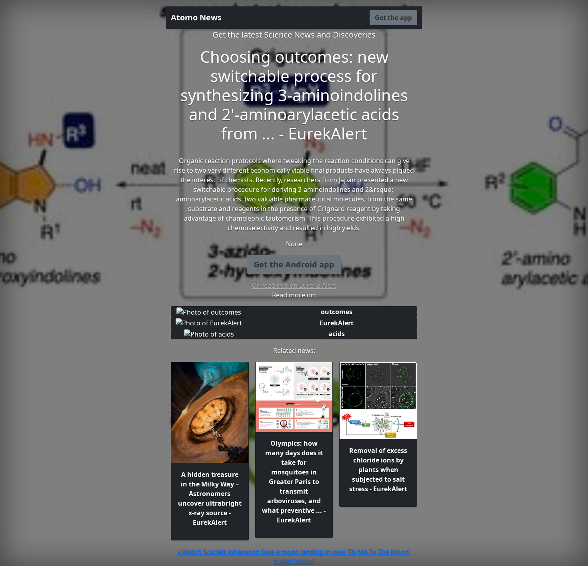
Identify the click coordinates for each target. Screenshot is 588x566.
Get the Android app (294, 264)
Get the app (393, 17)
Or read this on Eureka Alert (294, 285)
